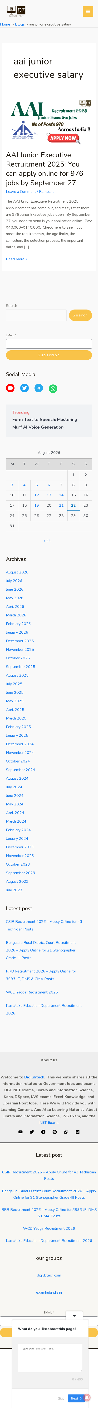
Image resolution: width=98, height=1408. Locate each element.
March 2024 (16, 821)
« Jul (47, 540)
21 (61, 505)
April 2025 (15, 709)
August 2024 (17, 778)
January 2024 (17, 838)
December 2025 (20, 641)
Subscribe (49, 355)
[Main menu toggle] (88, 11)
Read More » (16, 259)
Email (11, 335)
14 (61, 495)
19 (36, 505)
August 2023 (17, 881)
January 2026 (17, 632)
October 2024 (18, 761)
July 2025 (14, 684)
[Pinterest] (55, 1132)
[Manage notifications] (87, 1397)
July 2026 (14, 580)
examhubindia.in (49, 1292)
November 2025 (20, 649)
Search (11, 305)
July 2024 (14, 787)
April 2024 (15, 812)
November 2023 (20, 855)
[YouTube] (10, 388)
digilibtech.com (49, 1275)
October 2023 (18, 864)
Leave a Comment (21, 191)
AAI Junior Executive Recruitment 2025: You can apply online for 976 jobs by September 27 (44, 169)
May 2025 (15, 701)
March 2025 (16, 718)
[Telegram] (38, 388)
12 (36, 495)
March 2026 (16, 615)
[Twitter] (24, 388)
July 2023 (14, 890)
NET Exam (48, 1122)
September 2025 (20, 666)
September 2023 (20, 873)
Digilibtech (34, 1077)
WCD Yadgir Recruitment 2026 (32, 992)
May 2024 (15, 804)
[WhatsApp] (53, 388)
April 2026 (15, 606)
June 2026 (15, 589)
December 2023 (20, 847)
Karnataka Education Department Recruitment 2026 (49, 1240)
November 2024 (20, 752)
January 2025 (17, 735)
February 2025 (18, 727)
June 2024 (15, 795)
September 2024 (20, 769)
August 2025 (17, 675)
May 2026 (15, 598)
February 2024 (18, 830)
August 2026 (17, 572)
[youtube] (20, 1132)
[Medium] (77, 1132)
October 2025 (18, 658)
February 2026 (18, 623)
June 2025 (15, 692)
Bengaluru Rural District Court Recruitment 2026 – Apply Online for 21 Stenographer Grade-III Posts (41, 950)
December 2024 (20, 744)
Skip (61, 1398)
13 (49, 495)
